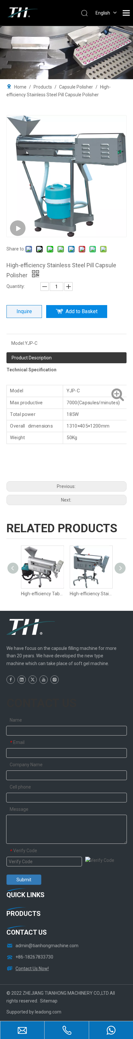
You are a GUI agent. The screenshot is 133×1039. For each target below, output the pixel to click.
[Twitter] (32, 679)
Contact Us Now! (32, 968)
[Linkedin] (21, 679)
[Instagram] (54, 679)
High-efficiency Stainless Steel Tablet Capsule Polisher (91, 593)
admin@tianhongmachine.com (46, 945)
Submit (23, 879)
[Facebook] (10, 679)
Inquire (24, 311)
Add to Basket (81, 311)
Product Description (32, 357)
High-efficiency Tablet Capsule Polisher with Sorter (42, 593)
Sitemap (48, 1000)
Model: (18, 343)
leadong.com (48, 1011)
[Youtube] (43, 679)
